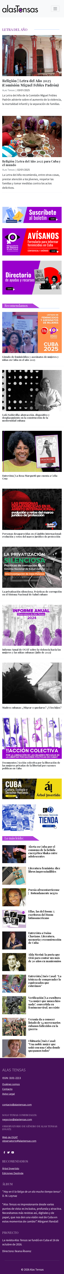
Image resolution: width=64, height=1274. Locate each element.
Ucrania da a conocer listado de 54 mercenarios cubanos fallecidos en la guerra (44, 1024)
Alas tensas (14, 1070)
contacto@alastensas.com (17, 1104)
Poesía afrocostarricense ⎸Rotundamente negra (44, 891)
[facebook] (4, 1152)
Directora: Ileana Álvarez (16, 1251)
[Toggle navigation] (55, 9)
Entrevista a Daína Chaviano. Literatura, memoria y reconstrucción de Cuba (44, 937)
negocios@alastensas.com (17, 1119)
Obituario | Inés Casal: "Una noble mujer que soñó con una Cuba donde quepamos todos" (44, 1045)
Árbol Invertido (10, 1168)
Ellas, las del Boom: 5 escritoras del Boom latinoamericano (41, 915)
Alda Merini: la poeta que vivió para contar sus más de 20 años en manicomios (44, 958)
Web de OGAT (10, 1137)
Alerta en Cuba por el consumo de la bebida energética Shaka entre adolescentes (42, 851)
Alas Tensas (8, 90)
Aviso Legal (8, 1093)
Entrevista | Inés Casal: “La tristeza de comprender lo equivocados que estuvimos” (44, 981)
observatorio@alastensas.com (19, 1141)
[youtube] (13, 1152)
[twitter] (8, 1152)
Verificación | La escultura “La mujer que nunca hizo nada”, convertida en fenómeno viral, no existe (44, 1002)
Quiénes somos (11, 1084)
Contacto (7, 1089)
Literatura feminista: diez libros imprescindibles (44, 870)
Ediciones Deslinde (12, 1173)
